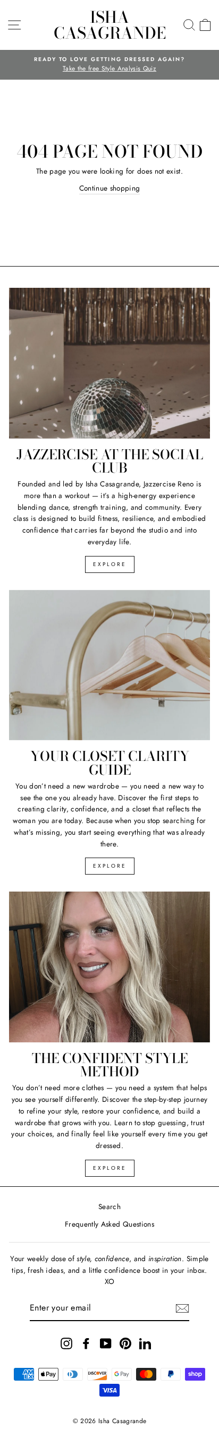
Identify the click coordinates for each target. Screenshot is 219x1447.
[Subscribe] (182, 1308)
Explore (110, 564)
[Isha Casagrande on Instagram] (66, 1343)
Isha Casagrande (110, 25)
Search (109, 1206)
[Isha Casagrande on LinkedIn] (145, 1343)
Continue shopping (109, 188)
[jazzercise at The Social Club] (109, 363)
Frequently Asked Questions (109, 1224)
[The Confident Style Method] (109, 967)
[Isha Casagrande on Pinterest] (125, 1343)
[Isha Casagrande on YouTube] (106, 1343)
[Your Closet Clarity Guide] (109, 665)
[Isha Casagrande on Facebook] (86, 1343)
